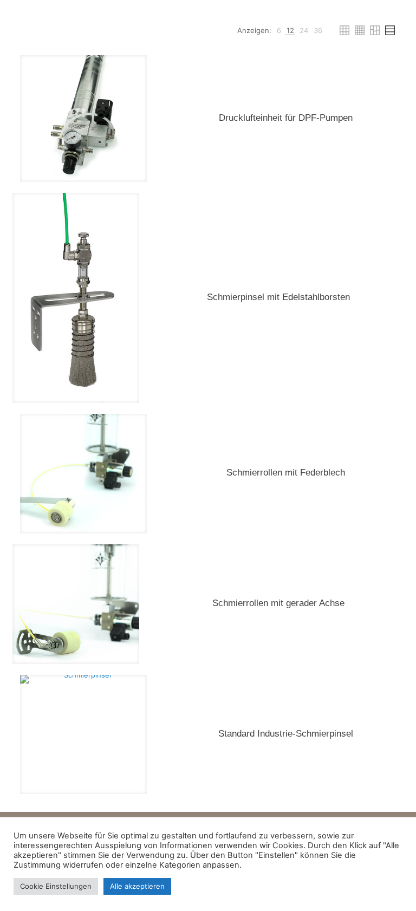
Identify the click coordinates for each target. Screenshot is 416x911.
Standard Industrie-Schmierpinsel (285, 733)
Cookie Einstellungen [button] (56, 886)
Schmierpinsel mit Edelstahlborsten (278, 297)
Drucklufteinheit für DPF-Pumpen (286, 118)
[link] (279, 30)
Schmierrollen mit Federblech (285, 472)
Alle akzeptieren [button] (137, 886)
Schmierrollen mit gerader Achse (278, 603)
